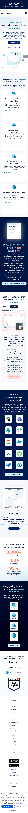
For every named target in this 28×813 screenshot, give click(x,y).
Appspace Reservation (15, 340)
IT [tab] (22, 306)
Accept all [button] (7, 806)
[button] (14, 810)
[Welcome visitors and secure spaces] (14, 187)
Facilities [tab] (14, 306)
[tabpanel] (14, 346)
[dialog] (14, 802)
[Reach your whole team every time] (14, 93)
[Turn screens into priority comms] (14, 125)
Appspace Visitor (14, 341)
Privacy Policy (19, 803)
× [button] (26, 792)
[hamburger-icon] (25, 13)
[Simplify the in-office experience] (14, 156)
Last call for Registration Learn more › (14, 6)
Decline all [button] (20, 806)
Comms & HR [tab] (5, 306)
